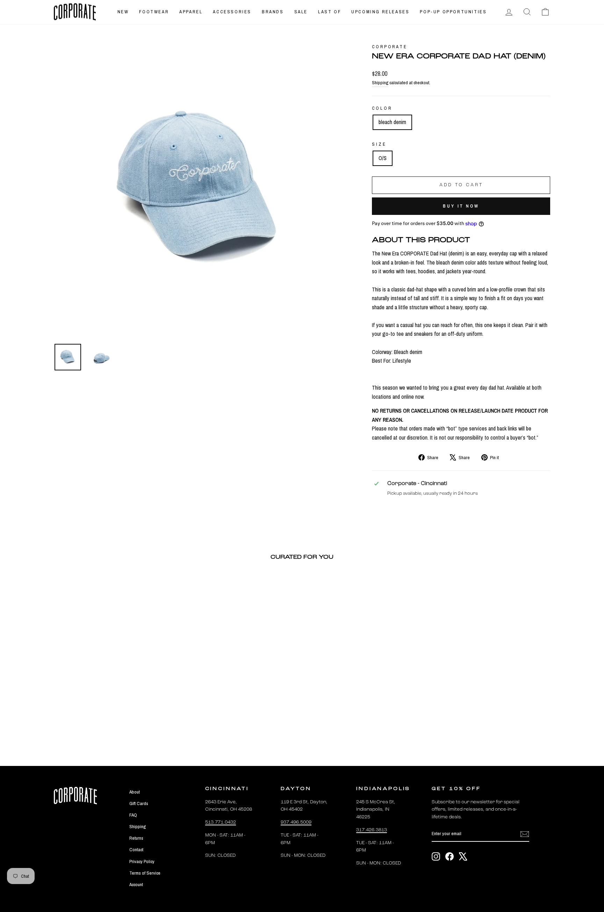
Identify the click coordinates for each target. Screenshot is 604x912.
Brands (273, 12)
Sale (301, 12)
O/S (383, 158)
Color (382, 108)
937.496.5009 (296, 822)
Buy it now (461, 206)
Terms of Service (144, 873)
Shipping (380, 82)
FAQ (133, 815)
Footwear (154, 12)
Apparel (190, 12)
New (123, 12)
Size (379, 144)
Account (136, 884)
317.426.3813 (371, 830)
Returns (136, 838)
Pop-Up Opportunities (453, 12)
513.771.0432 (220, 822)
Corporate (390, 47)
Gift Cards (138, 803)
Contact (136, 849)
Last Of (329, 12)
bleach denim (392, 122)
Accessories (232, 12)
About (134, 792)
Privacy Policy (141, 861)
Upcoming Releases (380, 12)
